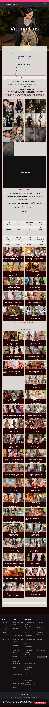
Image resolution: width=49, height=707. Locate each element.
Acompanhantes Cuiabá (18, 659)
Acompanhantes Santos (30, 684)
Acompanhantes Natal (18, 676)
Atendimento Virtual (6, 634)
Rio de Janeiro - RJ (41, 634)
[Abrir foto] (8, 106)
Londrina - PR (40, 637)
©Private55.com (21, 697)
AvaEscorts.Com (40, 642)
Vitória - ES (39, 624)
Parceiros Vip (4, 637)
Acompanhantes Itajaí (30, 639)
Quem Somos (5, 622)
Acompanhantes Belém (18, 683)
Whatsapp (4, 632)
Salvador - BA (40, 629)
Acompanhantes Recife (18, 674)
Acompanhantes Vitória (18, 648)
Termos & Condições (6, 629)
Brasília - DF (39, 627)
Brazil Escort (39, 639)
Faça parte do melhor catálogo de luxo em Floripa (24, 1)
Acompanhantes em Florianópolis (22, 84)
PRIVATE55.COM (31, 81)
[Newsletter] (46, 657)
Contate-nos (4, 627)
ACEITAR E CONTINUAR (40, 702)
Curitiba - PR (40, 622)
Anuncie (3, 624)
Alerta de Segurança (6, 639)
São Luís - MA (40, 632)
